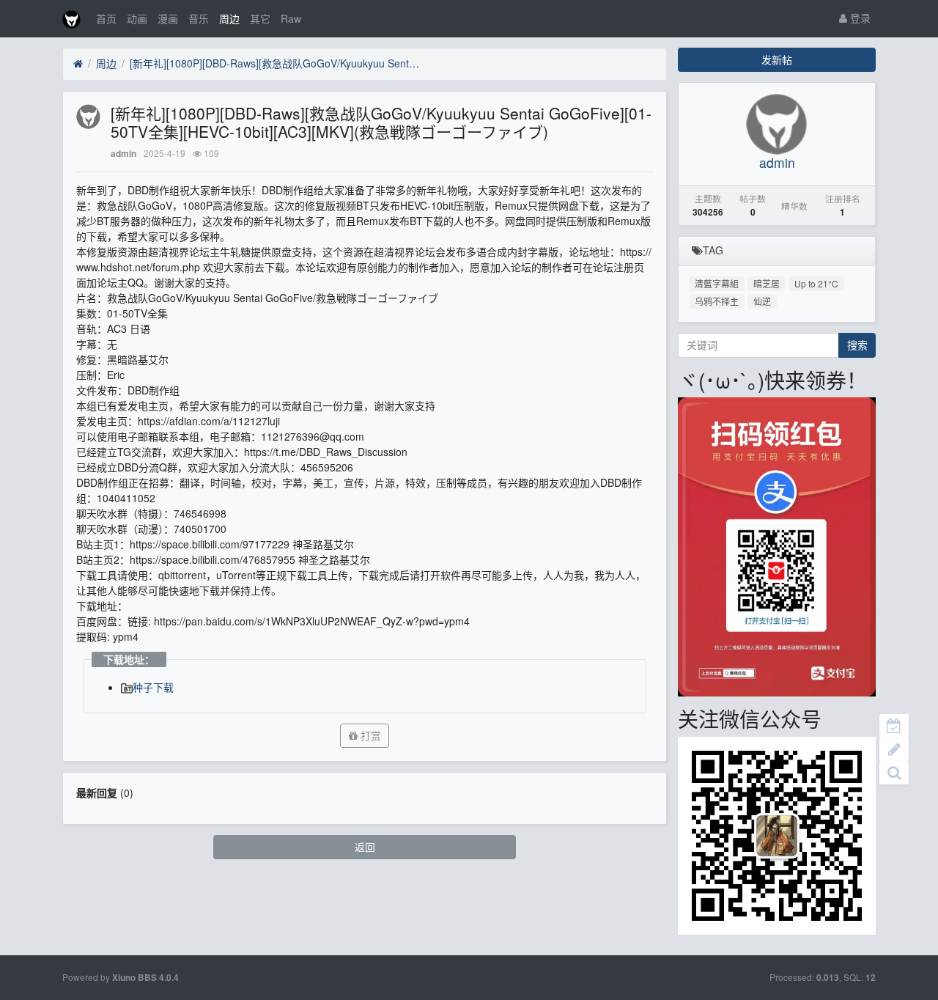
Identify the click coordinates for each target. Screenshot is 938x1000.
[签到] (894, 726)
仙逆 (762, 301)
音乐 (198, 18)
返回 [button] (365, 846)
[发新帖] (894, 749)
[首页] (78, 64)
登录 (859, 17)
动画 (137, 18)
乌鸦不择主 (717, 301)
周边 (229, 18)
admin (123, 153)
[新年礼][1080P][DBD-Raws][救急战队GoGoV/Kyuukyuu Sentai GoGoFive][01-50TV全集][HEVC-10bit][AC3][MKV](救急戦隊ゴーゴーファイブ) (276, 63)
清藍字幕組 (717, 283)
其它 (260, 18)
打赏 (369, 735)
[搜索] (894, 772)
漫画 (168, 18)
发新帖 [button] (776, 59)
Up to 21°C (816, 283)
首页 (106, 18)
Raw (291, 18)
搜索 (857, 344)
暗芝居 (766, 283)
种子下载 (153, 687)
